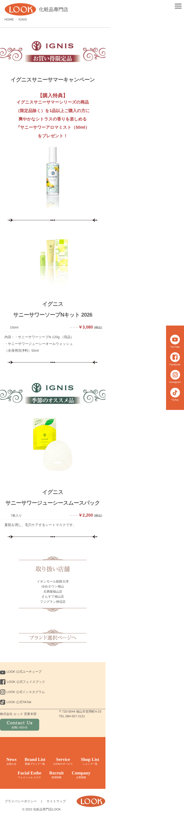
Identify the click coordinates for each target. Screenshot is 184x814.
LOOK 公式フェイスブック (26, 682)
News (11, 761)
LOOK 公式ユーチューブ (24, 671)
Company (81, 775)
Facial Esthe (29, 775)
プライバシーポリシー (21, 801)
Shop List (90, 761)
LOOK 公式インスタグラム (26, 692)
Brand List (34, 761)
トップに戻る (53, 637)
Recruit (56, 775)
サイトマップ (56, 801)
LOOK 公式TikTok (19, 702)
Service (63, 761)
